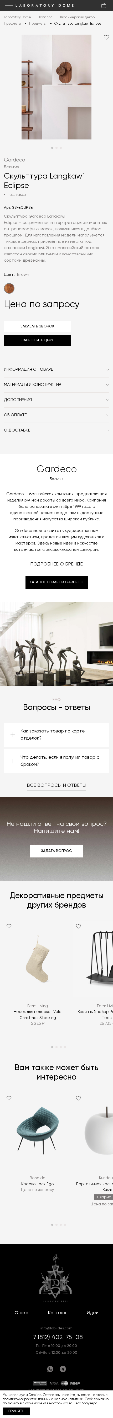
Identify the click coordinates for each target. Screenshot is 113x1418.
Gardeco (14, 160)
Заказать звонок (37, 326)
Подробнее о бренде (56, 564)
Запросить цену (37, 340)
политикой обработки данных (26, 1399)
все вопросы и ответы (56, 785)
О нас (21, 1313)
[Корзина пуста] (104, 5)
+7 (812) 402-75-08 (56, 1337)
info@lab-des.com (56, 1328)
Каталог (57, 1313)
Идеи (93, 1313)
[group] (37, 978)
